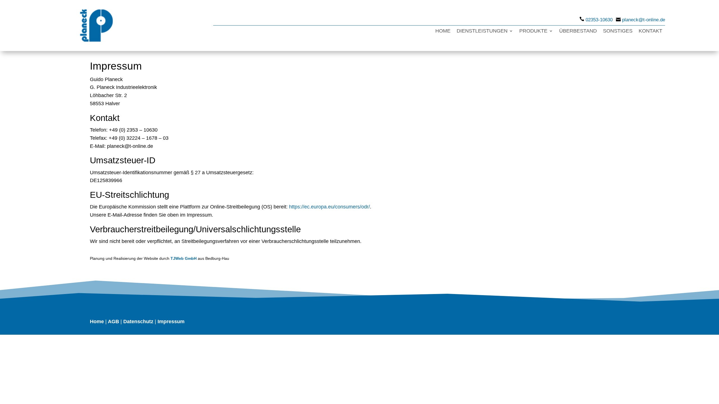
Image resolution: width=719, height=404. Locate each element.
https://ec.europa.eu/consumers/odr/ (329, 207)
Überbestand (578, 31)
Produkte (533, 31)
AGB (113, 321)
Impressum (171, 321)
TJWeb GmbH (183, 258)
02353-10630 (599, 19)
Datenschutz (138, 321)
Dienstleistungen (482, 31)
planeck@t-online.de (643, 19)
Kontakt (650, 31)
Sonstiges (617, 31)
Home (442, 31)
